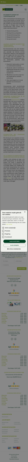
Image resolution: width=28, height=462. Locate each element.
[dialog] (14, 231)
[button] (14, 249)
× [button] (24, 212)
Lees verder (9, 224)
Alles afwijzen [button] (14, 245)
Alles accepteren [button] (15, 241)
